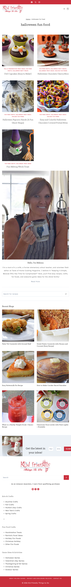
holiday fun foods (13, 538)
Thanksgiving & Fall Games (16, 564)
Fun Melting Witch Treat (18, 166)
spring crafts (10, 514)
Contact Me (57, 578)
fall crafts (9, 505)
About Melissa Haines (17, 578)
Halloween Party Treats (20, 70)
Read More (35, 281)
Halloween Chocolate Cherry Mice (53, 73)
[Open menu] (64, 8)
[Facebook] (31, 2)
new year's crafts (12, 511)
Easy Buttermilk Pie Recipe (12, 385)
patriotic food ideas (14, 535)
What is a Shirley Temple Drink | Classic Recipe (17, 426)
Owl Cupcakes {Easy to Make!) (18, 73)
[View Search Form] (68, 9)
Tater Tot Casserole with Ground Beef (16, 344)
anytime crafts (11, 502)
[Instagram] (39, 2)
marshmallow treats (13, 532)
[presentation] (18, 50)
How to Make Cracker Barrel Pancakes (51, 385)
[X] (35, 2)
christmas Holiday (13, 541)
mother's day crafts (13, 508)
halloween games (12, 558)
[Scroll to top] (66, 580)
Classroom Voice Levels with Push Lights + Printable (52, 426)
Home (28, 19)
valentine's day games (14, 561)
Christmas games (12, 567)
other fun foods (12, 544)
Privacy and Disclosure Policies (39, 578)
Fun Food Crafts (44, 68)
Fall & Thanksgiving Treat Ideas (14, 68)
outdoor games (11, 570)
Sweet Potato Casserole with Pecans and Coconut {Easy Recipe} (52, 345)
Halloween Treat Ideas (46, 70)
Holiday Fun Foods (61, 70)
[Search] (65, 294)
